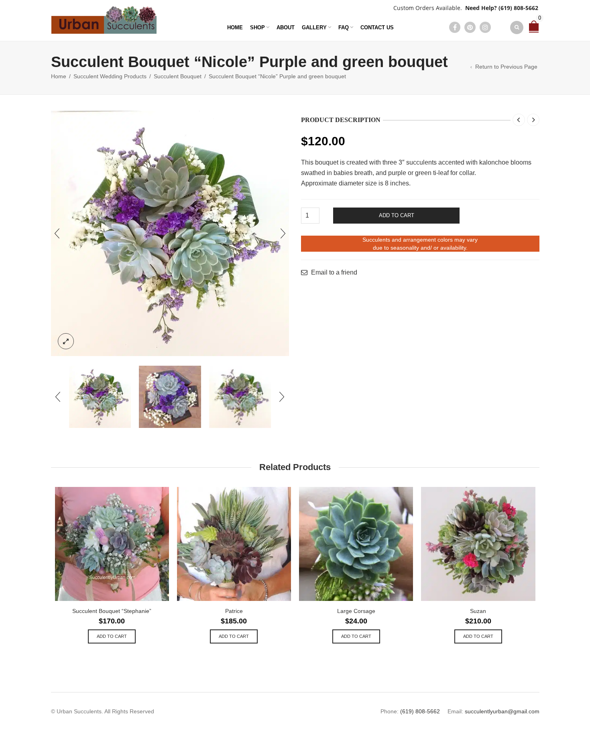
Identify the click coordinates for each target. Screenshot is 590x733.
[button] (112, 636)
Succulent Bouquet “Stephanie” (111, 611)
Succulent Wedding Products (109, 76)
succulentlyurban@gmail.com (502, 711)
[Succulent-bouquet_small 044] (170, 397)
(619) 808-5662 (518, 8)
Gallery (314, 27)
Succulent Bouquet (177, 76)
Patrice (234, 611)
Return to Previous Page (506, 66)
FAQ (343, 27)
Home (235, 27)
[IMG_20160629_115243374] (170, 233)
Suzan (478, 611)
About (286, 27)
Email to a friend (334, 272)
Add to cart (396, 215)
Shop (257, 27)
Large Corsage (356, 611)
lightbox (66, 341)
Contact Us (377, 27)
